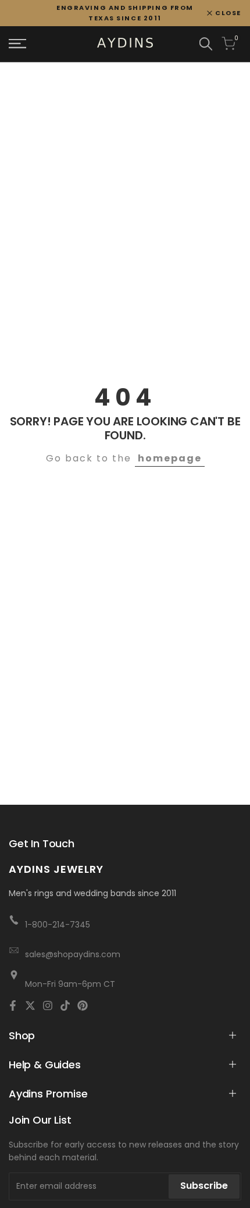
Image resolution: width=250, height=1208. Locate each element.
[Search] (205, 44)
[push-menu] (17, 43)
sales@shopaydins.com (72, 954)
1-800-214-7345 (57, 924)
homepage (170, 458)
